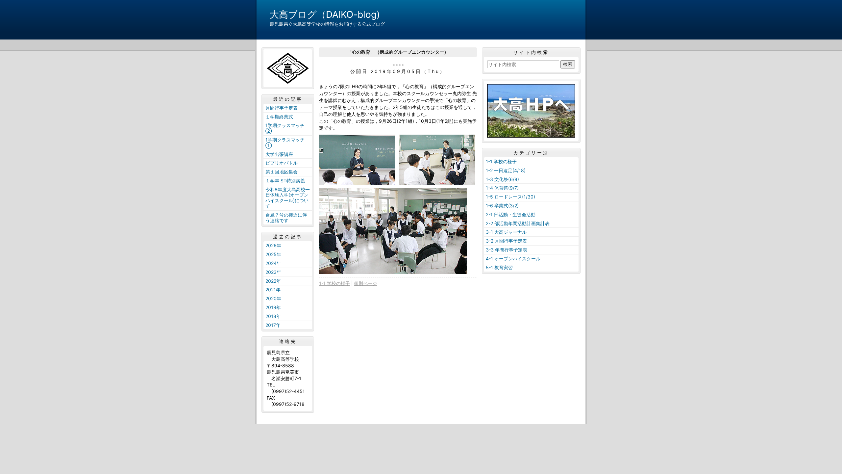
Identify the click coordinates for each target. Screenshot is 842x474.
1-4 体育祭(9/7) (502, 188)
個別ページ (365, 283)
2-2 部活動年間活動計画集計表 (518, 223)
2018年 (273, 316)
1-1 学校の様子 (334, 283)
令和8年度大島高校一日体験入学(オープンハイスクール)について (287, 198)
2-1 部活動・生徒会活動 (510, 214)
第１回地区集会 (281, 171)
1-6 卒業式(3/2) (502, 205)
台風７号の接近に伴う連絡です (286, 217)
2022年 (273, 281)
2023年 (273, 272)
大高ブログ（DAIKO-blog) (325, 14)
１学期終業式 (279, 116)
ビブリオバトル (281, 163)
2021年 (273, 289)
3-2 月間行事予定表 (506, 241)
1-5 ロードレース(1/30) (510, 196)
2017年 (273, 325)
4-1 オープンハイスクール (513, 258)
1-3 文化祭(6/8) (502, 179)
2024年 (273, 263)
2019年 (273, 307)
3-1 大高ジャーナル (506, 232)
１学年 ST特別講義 (285, 180)
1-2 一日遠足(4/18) (506, 170)
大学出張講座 (279, 154)
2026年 (273, 245)
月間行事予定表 (281, 108)
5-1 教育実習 (499, 267)
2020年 (273, 298)
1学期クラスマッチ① (285, 142)
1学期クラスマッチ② (285, 128)
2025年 (273, 254)
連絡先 (288, 341)
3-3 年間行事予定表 (506, 249)
